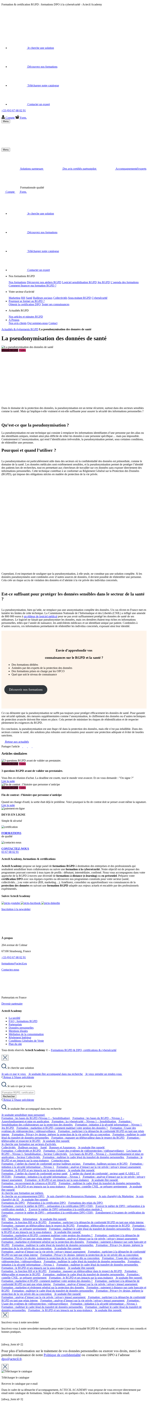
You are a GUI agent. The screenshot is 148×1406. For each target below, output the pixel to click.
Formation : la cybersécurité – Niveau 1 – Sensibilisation (84, 1121)
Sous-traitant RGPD (79, 297)
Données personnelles (21, 1027)
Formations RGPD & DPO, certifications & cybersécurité (83, 1050)
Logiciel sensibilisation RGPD (79, 282)
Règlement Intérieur (20, 1037)
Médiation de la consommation (26, 1034)
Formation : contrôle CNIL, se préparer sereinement (98, 1186)
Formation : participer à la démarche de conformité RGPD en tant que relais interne (96, 1222)
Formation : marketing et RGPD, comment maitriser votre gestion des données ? (62, 1127)
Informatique (30, 1219)
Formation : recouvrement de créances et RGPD (29, 1183)
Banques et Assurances (62, 1147)
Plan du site (15, 1044)
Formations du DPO (13, 1202)
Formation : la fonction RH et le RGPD (24, 1222)
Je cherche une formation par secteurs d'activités (29, 1144)
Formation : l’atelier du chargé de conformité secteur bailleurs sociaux (41, 1163)
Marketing (14, 297)
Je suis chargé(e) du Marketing (116, 1196)
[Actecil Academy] (10, 26)
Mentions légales (18, 1030)
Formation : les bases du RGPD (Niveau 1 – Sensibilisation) (36, 1118)
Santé (29, 297)
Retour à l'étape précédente (18, 1077)
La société (14, 1017)
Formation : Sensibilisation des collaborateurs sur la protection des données (66, 1123)
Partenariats (15, 1024)
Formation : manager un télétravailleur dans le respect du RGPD (88, 1137)
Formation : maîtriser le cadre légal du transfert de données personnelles (84, 1157)
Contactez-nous (10, 969)
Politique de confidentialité (62, 1355)
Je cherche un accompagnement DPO (23, 1196)
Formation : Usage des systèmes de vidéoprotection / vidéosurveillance (84, 1150)
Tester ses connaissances (55, 304)
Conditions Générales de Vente (26, 1040)
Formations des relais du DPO (85, 1202)
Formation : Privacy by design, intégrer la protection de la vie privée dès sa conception (61, 1134)
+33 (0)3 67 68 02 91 (13, 957)
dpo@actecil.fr (11, 1359)
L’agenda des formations (125, 282)
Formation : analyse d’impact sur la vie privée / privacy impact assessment (99, 1167)
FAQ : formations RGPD (23, 1021)
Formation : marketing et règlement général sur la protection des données (43, 1241)
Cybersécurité (99, 297)
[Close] (5, 1058)
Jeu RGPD (103, 282)
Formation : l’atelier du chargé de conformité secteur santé (34, 1173)
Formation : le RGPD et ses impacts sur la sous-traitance (33, 1170)
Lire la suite (8, 781)
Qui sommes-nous (37, 323)
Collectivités (60, 297)
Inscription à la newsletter (16, 909)
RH (23, 297)
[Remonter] (2, 1402)
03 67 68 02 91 (15, 850)
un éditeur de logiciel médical (40, 616)
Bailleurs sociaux (43, 297)
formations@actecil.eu (14, 963)
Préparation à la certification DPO (46, 1202)
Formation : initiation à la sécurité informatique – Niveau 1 (108, 1124)
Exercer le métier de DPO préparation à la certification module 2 (66, 1209)
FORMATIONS (11, 833)
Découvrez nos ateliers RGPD (44, 282)
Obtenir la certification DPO (25, 304)
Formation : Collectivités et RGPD (21, 1150)
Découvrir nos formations (26, 689)
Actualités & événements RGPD (19, 329)
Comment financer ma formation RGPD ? (32, 285)
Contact (53, 323)
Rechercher (9, 1096)
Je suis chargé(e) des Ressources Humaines (72, 1196)
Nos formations (17, 282)
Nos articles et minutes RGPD (26, 316)
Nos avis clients (18, 323)
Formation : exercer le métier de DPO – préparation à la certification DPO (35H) (47, 1206)
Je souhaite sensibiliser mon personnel (23, 1114)
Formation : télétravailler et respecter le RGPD (103, 1225)
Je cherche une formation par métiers (22, 1193)
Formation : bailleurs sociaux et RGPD (105, 1163)
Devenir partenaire (12, 1003)
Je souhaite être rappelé (56, 1140)
